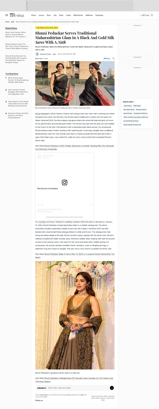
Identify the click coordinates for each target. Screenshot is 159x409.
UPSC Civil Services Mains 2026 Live (136, 117)
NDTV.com (145, 15)
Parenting (99, 15)
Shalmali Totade (45, 54)
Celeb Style (110, 398)
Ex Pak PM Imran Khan (131, 121)
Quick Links (128, 102)
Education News (129, 109)
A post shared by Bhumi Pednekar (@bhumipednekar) (64, 217)
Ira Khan (42, 222)
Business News (141, 109)
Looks (68, 15)
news (68, 395)
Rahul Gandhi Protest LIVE (132, 125)
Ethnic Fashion (101, 398)
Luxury (41, 15)
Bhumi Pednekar (42, 114)
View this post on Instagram (47, 188)
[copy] (113, 58)
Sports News (128, 113)
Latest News (44, 395)
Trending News (11, 74)
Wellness (89, 15)
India (82, 395)
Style (61, 15)
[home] (17, 14)
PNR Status (137, 106)
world (45, 397)
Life (55, 15)
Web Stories (78, 15)
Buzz (49, 15)
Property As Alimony (140, 113)
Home (33, 15)
